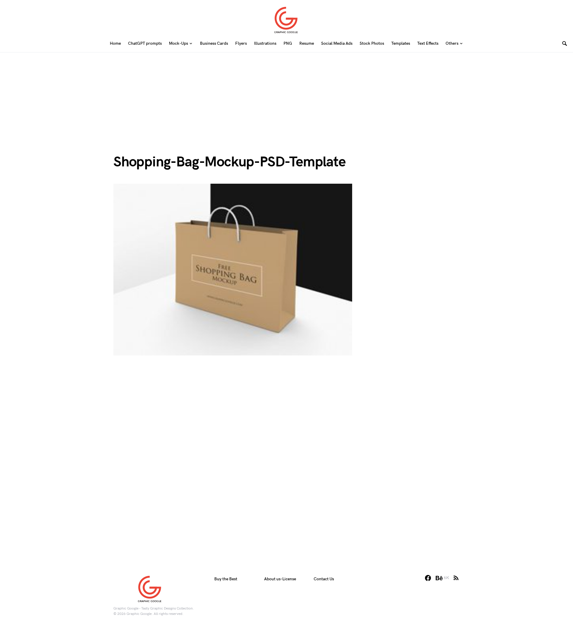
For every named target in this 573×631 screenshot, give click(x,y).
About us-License (280, 578)
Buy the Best (225, 578)
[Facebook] (428, 578)
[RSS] (456, 578)
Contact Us (324, 578)
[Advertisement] (286, 94)
